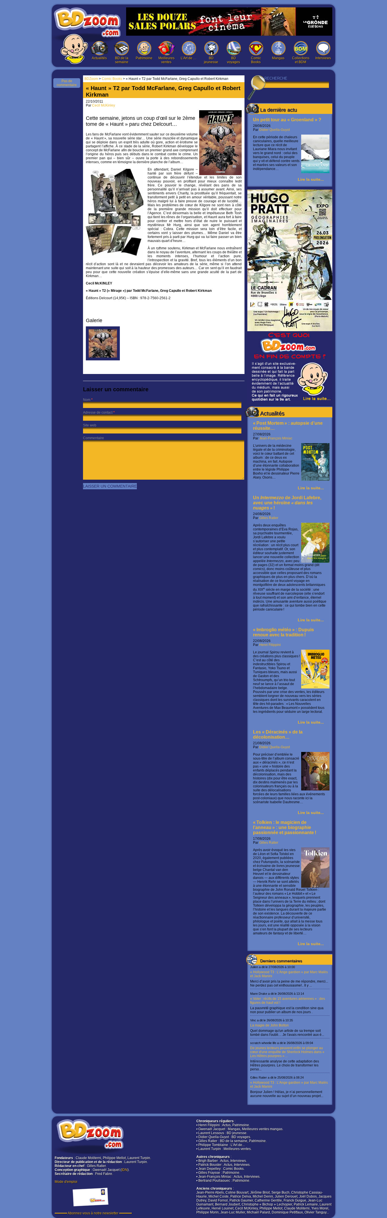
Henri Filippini (270, 645)
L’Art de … (189, 58)
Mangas (278, 58)
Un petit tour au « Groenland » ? (287, 119)
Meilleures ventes (166, 60)
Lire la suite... (311, 179)
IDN (124, 1170)
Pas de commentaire (67, 83)
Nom (86, 400)
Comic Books (256, 60)
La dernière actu (278, 110)
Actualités (99, 58)
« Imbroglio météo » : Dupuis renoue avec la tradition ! (283, 632)
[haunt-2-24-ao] (103, 359)
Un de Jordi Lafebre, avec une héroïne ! (287, 502)
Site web (89, 425)
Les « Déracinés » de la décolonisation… (278, 734)
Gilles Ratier (268, 518)
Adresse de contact (97, 412)
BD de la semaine (121, 60)
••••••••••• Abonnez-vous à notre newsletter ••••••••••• (93, 1213)
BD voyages (233, 60)
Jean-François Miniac (275, 438)
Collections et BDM (300, 60)
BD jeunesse (211, 60)
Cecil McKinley (103, 105)
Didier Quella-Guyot (274, 130)
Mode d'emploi (66, 1182)
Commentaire (93, 438)
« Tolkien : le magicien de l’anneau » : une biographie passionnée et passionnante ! (284, 827)
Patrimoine (144, 58)
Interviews (323, 58)
